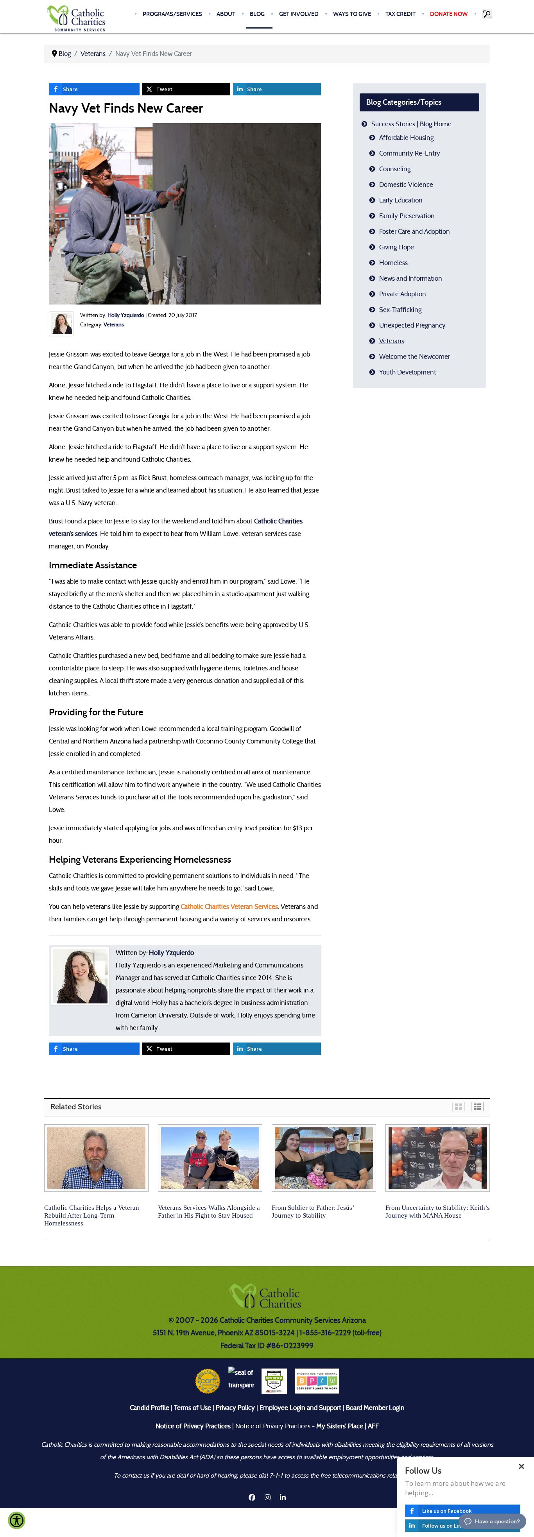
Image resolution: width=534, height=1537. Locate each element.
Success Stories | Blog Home (411, 124)
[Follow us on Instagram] (268, 1498)
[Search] (488, 14)
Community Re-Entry (409, 153)
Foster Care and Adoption (414, 232)
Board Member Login (375, 1408)
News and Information (410, 278)
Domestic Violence (406, 185)
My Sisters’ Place (339, 1426)
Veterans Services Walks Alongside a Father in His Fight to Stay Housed (209, 1211)
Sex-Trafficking (400, 310)
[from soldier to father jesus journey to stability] (324, 1158)
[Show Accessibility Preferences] (16, 1520)
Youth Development (407, 372)
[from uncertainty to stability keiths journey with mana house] (438, 1158)
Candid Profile (149, 1408)
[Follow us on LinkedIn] (283, 1498)
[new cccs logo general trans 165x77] (267, 1297)
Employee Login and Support (300, 1408)
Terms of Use (192, 1408)
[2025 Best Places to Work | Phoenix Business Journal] (317, 1380)
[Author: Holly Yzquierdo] (61, 323)
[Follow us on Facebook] (252, 1498)
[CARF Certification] (207, 1380)
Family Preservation (407, 216)
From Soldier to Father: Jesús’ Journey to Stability (313, 1211)
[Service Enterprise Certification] (274, 1380)
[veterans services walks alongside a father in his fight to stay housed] (210, 1158)
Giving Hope (396, 247)
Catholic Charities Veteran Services (229, 907)
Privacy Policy (235, 1408)
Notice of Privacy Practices (193, 1426)
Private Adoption (402, 294)
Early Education (401, 200)
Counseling (394, 169)
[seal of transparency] (241, 1380)
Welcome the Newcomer (414, 357)
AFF (373, 1426)
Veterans (114, 324)
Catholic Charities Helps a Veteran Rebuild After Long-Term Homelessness (91, 1215)
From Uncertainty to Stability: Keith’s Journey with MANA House (437, 1211)
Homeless (393, 263)
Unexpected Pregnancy (412, 325)
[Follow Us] (522, 1497)
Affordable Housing (406, 138)
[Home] (77, 18)
